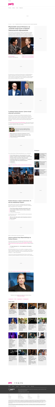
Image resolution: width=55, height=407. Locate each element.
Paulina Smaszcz (20, 299)
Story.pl (38, 397)
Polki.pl (29, 394)
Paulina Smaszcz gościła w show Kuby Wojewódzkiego (18, 122)
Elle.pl (9, 394)
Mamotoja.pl (19, 394)
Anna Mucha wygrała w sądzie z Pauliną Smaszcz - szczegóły (21, 271)
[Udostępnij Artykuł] (32, 57)
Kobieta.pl (29, 396)
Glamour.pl (9, 396)
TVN (15, 299)
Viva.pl (38, 394)
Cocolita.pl (9, 397)
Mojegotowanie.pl (20, 396)
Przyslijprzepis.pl (30, 397)
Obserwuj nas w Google (27, 56)
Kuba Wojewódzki (26, 299)
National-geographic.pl (21, 397)
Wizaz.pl (38, 396)
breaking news (11, 299)
